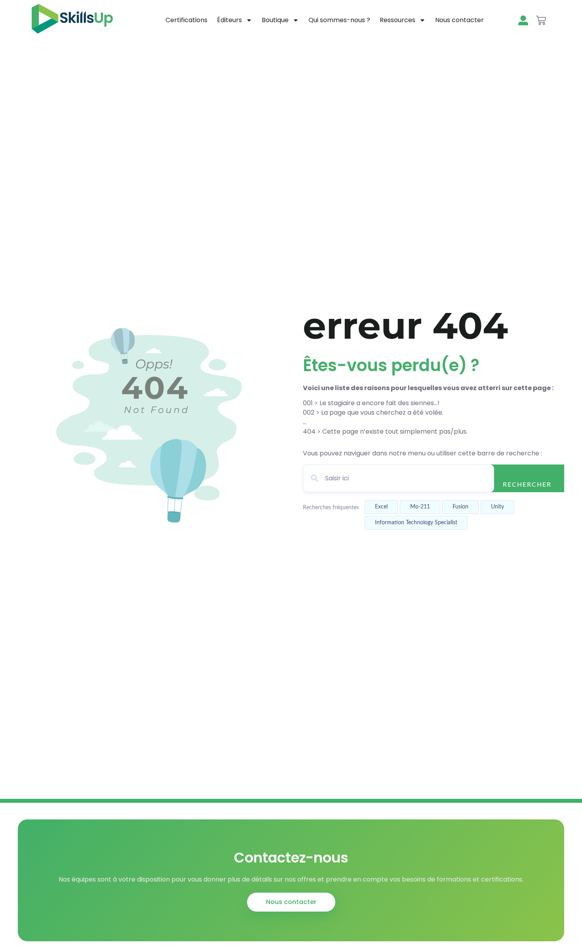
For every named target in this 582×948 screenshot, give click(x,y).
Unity (497, 507)
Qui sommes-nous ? (339, 20)
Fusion (460, 507)
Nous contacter (459, 20)
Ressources (397, 20)
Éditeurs (229, 20)
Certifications (186, 20)
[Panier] (541, 20)
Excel (381, 507)
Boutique (275, 20)
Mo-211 (420, 507)
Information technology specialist (416, 522)
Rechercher (527, 485)
